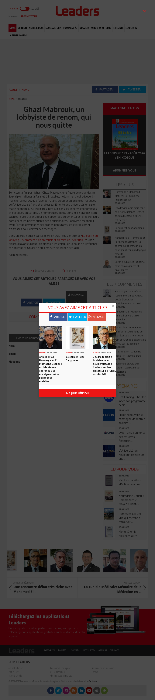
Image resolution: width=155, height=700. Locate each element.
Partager (59, 316)
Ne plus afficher (77, 393)
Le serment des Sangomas (75, 358)
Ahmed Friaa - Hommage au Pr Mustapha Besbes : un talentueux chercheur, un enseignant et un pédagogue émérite (50, 369)
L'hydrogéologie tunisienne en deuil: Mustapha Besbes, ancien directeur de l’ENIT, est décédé (104, 365)
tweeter (79, 316)
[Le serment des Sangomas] (77, 337)
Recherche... (112, 12)
